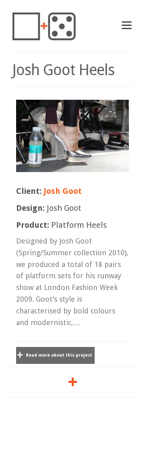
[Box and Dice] (44, 26)
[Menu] (127, 25)
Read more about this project (58, 355)
